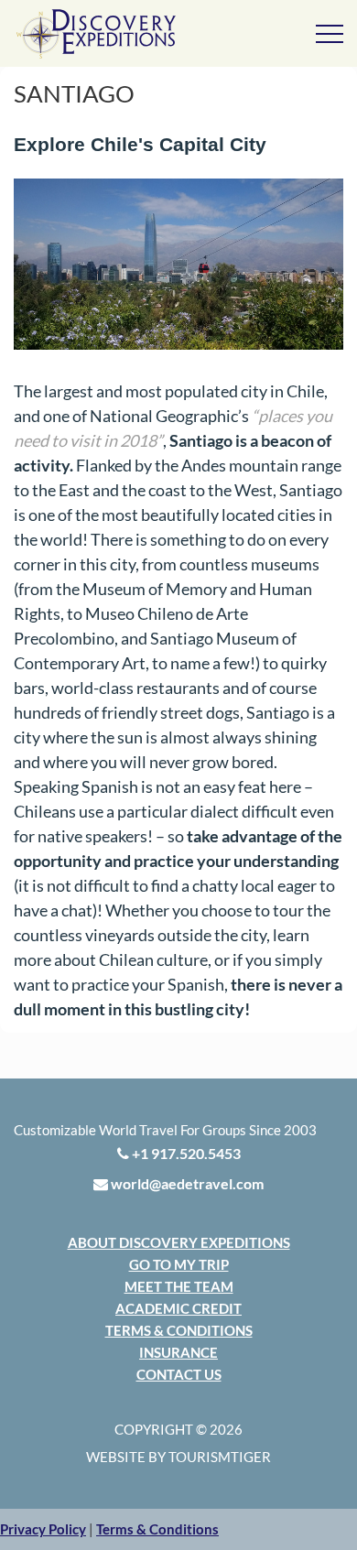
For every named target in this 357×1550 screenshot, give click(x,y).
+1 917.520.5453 (185, 1153)
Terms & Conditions (179, 1330)
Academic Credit (178, 1308)
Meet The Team (178, 1286)
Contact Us (179, 1374)
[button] (43, 1529)
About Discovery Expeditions (179, 1242)
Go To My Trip (179, 1264)
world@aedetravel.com (186, 1183)
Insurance (178, 1352)
